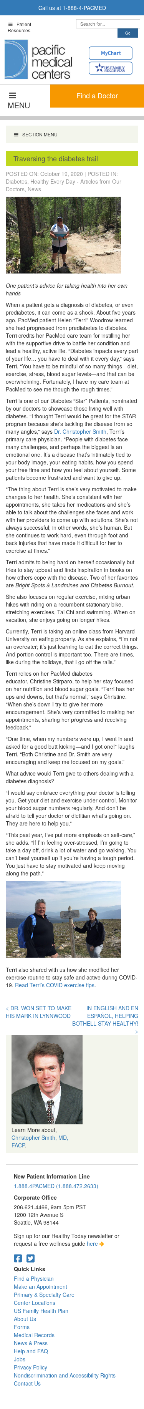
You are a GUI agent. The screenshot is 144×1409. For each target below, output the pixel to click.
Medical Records (34, 1335)
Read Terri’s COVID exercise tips (54, 985)
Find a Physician (34, 1278)
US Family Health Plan (41, 1311)
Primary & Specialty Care (44, 1294)
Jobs (19, 1359)
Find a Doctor (97, 95)
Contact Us (27, 1383)
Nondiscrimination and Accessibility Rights (65, 1375)
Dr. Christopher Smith (80, 431)
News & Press (31, 1343)
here (93, 1243)
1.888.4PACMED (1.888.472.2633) (56, 1186)
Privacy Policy (30, 1367)
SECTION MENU (40, 134)
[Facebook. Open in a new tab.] (18, 1258)
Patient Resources (19, 27)
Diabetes (16, 181)
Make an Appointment (40, 1286)
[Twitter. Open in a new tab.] (30, 1258)
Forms (22, 1327)
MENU (19, 105)
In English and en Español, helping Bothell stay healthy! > (105, 1019)
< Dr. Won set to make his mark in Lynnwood (38, 1011)
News (34, 189)
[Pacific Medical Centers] (38, 59)
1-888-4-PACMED (84, 8)
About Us (25, 1319)
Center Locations (34, 1302)
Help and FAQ (31, 1351)
